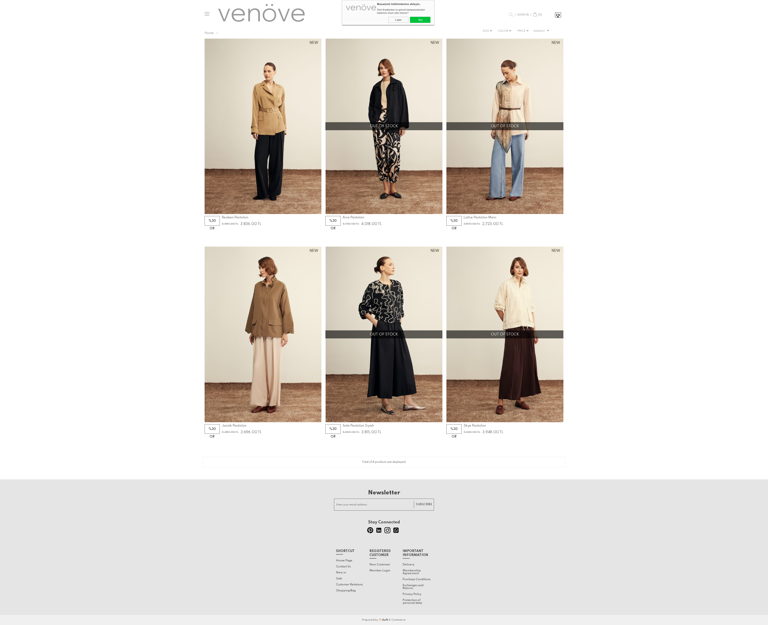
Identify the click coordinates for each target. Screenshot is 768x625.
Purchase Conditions (417, 579)
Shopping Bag (346, 590)
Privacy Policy (412, 594)
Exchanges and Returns (413, 587)
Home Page (344, 560)
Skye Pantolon (475, 425)
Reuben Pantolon (235, 217)
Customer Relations (349, 584)
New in (341, 572)
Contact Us (343, 566)
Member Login (379, 570)
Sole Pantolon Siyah (358, 425)
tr (550, 15)
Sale (339, 578)
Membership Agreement (412, 572)
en (558, 15)
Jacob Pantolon (234, 425)
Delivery (408, 564)
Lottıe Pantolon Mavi (480, 217)
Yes (420, 19)
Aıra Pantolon (353, 217)
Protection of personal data (412, 601)
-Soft (384, 620)
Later (398, 19)
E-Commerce (397, 620)
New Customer (379, 564)
